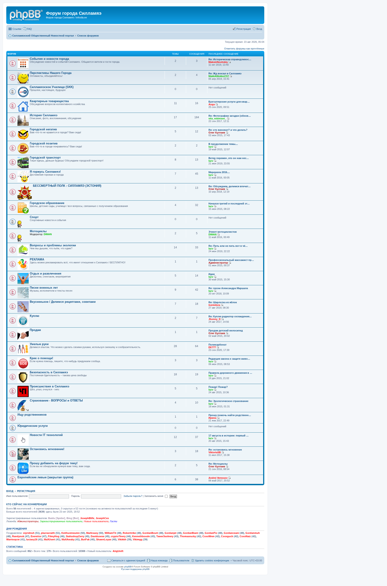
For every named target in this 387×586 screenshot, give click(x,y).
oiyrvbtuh (28, 533)
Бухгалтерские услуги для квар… (229, 101)
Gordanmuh (252, 533)
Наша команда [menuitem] (159, 560)
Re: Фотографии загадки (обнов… (230, 115)
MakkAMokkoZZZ (219, 76)
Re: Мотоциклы (218, 463)
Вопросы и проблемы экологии (53, 245)
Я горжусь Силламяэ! (45, 171)
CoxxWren (208, 536)
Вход (9, 491)
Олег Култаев (217, 132)
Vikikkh (122, 539)
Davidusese (97, 536)
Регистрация (26, 491)
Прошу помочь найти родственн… (230, 415)
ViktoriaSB (215, 452)
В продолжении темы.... (223, 144)
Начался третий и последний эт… (229, 203)
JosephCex (102, 518)
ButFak (85, 539)
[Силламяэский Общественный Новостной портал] (26, 14)
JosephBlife (87, 518)
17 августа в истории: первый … (229, 435)
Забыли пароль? (132, 496)
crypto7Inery (118, 536)
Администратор (218, 262)
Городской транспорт (45, 157)
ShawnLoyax (103, 539)
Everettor (36, 536)
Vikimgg (137, 539)
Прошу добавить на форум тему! (53, 463)
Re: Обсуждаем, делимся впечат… (230, 186)
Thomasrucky (188, 536)
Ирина (212, 417)
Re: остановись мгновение (225, 449)
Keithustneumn (70, 533)
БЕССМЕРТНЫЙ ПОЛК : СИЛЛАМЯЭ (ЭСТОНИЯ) (67, 185)
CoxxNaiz (245, 536)
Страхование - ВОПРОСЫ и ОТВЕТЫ (56, 400)
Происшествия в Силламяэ (49, 386)
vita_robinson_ (217, 118)
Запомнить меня (154, 496)
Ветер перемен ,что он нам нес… (229, 158)
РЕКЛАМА (37, 259)
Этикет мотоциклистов (223, 231)
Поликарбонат (217, 344)
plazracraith (48, 533)
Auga (212, 104)
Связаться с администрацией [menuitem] (128, 560)
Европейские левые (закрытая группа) (45, 477)
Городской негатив (43, 129)
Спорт (34, 217)
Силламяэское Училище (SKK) (51, 87)
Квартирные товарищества (49, 101)
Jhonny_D (215, 319)
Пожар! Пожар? (218, 387)
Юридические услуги (32, 425)
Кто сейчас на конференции (26, 504)
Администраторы (28, 521)
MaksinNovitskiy (218, 62)
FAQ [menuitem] (29, 29)
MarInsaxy (92, 533)
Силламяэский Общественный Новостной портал (43, 560)
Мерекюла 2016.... (219, 172)
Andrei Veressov (218, 478)
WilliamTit (110, 533)
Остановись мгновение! (47, 449)
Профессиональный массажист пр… (231, 260)
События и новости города (49, 58)
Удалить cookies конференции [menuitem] (212, 560)
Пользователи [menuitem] (181, 560)
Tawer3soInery (164, 536)
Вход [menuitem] (259, 29)
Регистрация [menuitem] (243, 29)
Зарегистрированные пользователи (61, 521)
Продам (35, 330)
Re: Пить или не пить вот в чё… (228, 246)
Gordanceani (231, 533)
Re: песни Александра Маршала (228, 288)
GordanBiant (190, 533)
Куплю (34, 316)
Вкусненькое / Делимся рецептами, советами (63, 301)
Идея (212, 274)
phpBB (127, 566)
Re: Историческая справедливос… (230, 59)
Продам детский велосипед (226, 330)
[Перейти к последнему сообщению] (229, 62)
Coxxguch (227, 536)
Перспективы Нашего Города (50, 73)
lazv (211, 146)
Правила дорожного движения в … (230, 372)
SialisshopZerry (75, 536)
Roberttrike (129, 533)
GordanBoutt (150, 533)
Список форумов (88, 560)
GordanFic (211, 533)
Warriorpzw (13, 539)
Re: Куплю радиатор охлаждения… (230, 316)
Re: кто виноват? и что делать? (228, 130)
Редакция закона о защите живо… (229, 358)
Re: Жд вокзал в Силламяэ (225, 73)
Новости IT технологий (46, 435)
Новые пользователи (96, 521)
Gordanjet (170, 533)
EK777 (212, 347)
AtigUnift (118, 551)
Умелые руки (39, 344)
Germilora (214, 305)
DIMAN (48, 234)
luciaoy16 (31, 539)
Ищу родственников (32, 414)
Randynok (18, 536)
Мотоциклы (38, 231)
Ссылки (17, 29)
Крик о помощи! (41, 358)
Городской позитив (44, 143)
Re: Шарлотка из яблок (223, 302)
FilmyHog (53, 536)
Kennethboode (141, 536)
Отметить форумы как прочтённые (244, 48)
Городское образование (47, 203)
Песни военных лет (44, 287)
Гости (113, 521)
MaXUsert (49, 539)
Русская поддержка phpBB (135, 569)
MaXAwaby (68, 539)
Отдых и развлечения (45, 273)
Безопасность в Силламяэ (49, 372)
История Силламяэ (43, 115)
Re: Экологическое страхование (228, 401)
